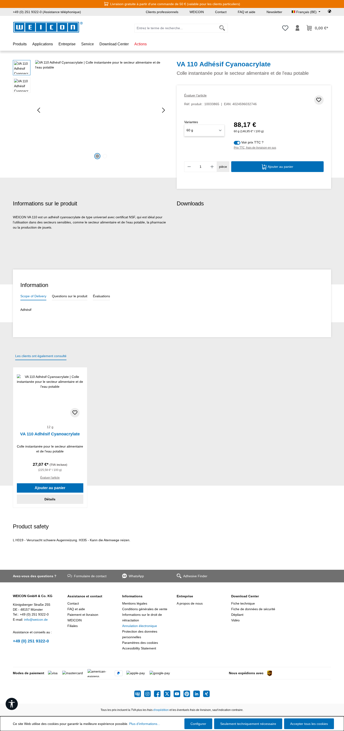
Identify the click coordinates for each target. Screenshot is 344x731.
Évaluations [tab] (101, 296)
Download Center (245, 596)
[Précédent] (38, 110)
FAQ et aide (246, 12)
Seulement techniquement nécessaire (248, 724)
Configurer (198, 724)
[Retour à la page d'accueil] (48, 27)
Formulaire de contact (90, 576)
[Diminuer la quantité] (189, 166)
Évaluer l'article (195, 95)
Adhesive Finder (195, 576)
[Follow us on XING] (206, 694)
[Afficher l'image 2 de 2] (105, 156)
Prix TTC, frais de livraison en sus (255, 147)
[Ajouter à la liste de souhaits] (319, 100)
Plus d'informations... (144, 724)
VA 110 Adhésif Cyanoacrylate (50, 434)
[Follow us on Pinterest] (188, 694)
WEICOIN (197, 12)
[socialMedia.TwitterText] (169, 694)
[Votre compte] (297, 28)
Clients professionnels (162, 12)
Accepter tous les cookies (309, 724)
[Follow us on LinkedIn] (198, 694)
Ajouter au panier (280, 166)
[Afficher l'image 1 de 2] (97, 156)
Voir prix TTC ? (252, 142)
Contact (221, 12)
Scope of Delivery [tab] (33, 296)
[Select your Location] (329, 12)
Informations (132, 596)
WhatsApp (136, 576)
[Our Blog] (139, 694)
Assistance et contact (84, 596)
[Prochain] (163, 110)
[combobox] (175, 28)
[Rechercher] (222, 28)
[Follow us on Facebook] (159, 694)
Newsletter (274, 12)
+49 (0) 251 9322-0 (31, 641)
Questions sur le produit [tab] (69, 296)
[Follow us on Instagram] (149, 694)
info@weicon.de (36, 619)
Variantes (191, 122)
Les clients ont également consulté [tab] (40, 356)
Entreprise (185, 596)
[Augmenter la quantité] (212, 166)
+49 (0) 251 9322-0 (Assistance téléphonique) (47, 12)
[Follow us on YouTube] (178, 694)
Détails (49, 499)
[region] (90, 110)
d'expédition (161, 710)
